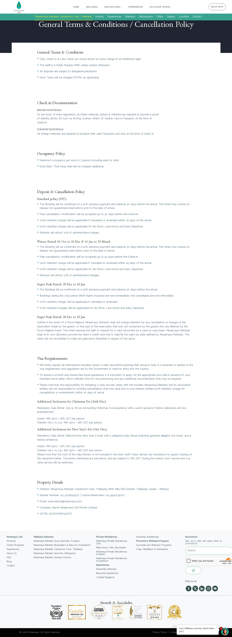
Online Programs (15, 545)
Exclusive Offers (160, 7)
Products (11, 541)
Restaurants (146, 16)
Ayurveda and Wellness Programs (154, 545)
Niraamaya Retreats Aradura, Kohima (52, 557)
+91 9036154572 (69, 495)
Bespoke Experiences (107, 573)
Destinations (112, 7)
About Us (12, 553)
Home (76, 7)
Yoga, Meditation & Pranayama (152, 549)
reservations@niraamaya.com (65, 501)
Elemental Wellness (106, 569)
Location (183, 16)
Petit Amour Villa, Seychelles (111, 547)
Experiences (136, 7)
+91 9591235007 (115, 495)
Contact (197, 16)
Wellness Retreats (44, 537)
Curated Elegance (105, 577)
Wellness (92, 7)
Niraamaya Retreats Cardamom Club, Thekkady (63, 16)
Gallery (171, 16)
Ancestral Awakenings (147, 537)
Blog (9, 561)
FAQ (9, 557)
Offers (159, 16)
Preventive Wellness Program (152, 541)
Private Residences (106, 537)
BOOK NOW (217, 7)
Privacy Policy (160, 632)
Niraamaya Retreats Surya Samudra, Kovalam (57, 541)
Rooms (99, 16)
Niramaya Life (15, 537)
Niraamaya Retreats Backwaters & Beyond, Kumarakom (62, 545)
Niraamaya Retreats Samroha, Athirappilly (55, 553)
